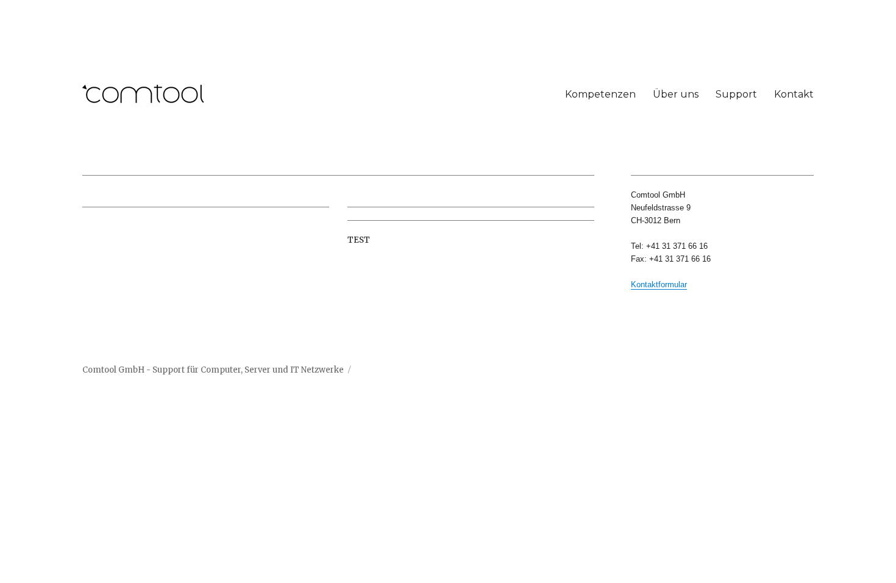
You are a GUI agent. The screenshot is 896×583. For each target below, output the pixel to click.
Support (736, 94)
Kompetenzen (600, 94)
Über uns (676, 94)
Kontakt (794, 94)
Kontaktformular (659, 284)
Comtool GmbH (113, 370)
